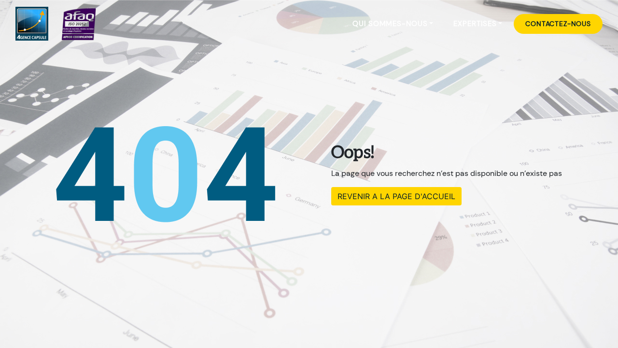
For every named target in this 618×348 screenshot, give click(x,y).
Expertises (474, 24)
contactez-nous (558, 23)
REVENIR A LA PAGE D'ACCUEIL (396, 196)
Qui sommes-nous (390, 24)
